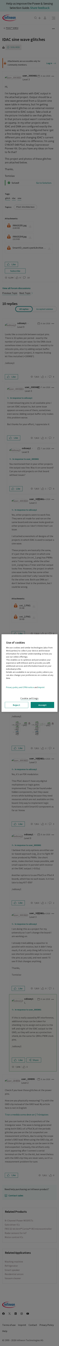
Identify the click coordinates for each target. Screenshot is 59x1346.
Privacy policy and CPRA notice (20, 687)
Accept (42, 704)
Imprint (41, 687)
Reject (16, 704)
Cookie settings (29, 698)
